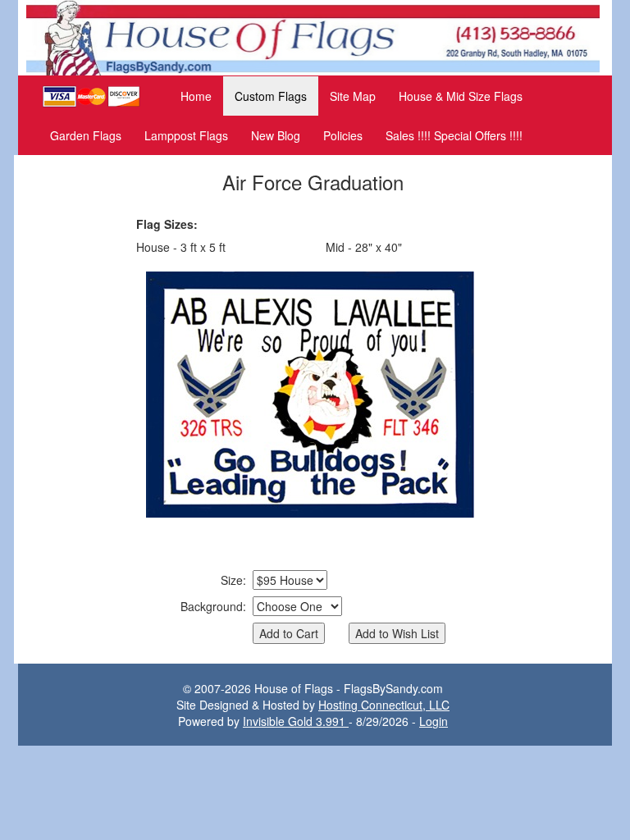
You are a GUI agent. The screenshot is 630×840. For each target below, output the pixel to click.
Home (196, 96)
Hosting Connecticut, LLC (384, 704)
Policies (343, 135)
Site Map (353, 96)
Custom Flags (271, 96)
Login (433, 721)
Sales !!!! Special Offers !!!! (454, 135)
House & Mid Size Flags (461, 96)
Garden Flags (85, 135)
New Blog (275, 135)
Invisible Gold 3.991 (296, 721)
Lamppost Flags (186, 135)
